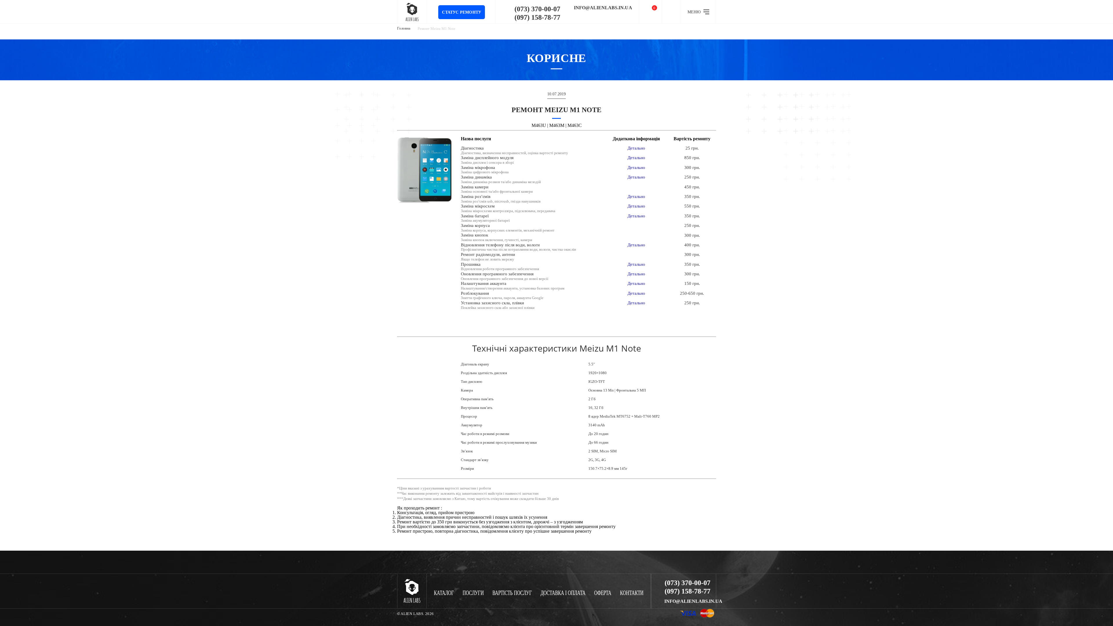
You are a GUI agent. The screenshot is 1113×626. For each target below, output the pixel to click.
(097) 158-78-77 (537, 17)
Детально (636, 148)
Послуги (473, 593)
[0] (650, 12)
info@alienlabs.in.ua (603, 8)
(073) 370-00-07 (537, 9)
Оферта (602, 593)
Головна (403, 28)
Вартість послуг (512, 593)
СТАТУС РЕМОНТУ (461, 12)
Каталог (444, 593)
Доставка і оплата (563, 593)
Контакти (631, 593)
